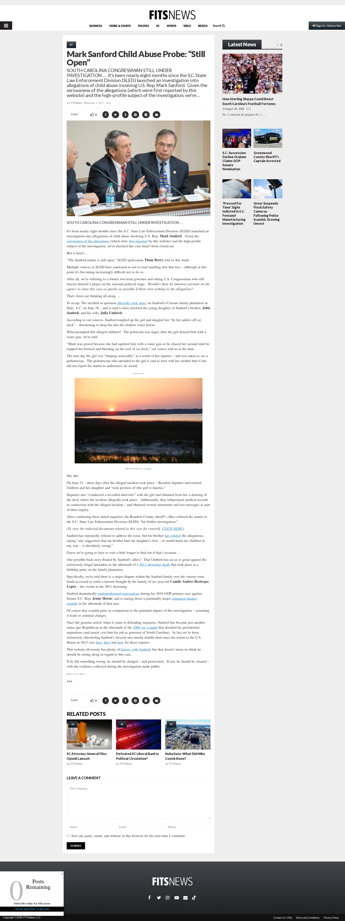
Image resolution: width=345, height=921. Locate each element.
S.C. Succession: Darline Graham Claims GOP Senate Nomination (234, 161)
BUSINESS (95, 26)
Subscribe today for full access (32, 903)
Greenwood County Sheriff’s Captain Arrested (267, 157)
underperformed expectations (119, 593)
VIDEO (187, 26)
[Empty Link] (277, 44)
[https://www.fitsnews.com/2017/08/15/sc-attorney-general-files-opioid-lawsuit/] (89, 734)
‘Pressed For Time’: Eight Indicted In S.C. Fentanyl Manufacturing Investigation (234, 213)
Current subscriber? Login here (32, 909)
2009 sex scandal (145, 627)
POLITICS (143, 26)
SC (158, 26)
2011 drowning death (154, 564)
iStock (148, 468)
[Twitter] (161, 897)
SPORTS (171, 26)
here (99, 642)
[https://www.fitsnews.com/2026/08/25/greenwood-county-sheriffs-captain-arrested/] (268, 138)
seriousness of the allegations (88, 240)
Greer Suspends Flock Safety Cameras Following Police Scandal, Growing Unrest (267, 213)
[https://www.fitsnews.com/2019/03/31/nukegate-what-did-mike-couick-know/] (187, 734)
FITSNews (76, 102)
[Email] (187, 897)
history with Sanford (135, 649)
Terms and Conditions (308, 917)
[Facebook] (152, 897)
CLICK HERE (172, 528)
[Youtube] (178, 897)
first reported (138, 240)
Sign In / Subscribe (328, 25)
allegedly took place (131, 302)
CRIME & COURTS (120, 26)
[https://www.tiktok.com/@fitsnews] (194, 897)
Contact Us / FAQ (283, 917)
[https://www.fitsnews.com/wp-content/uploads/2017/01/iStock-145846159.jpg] (138, 420)
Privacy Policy (331, 917)
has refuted (173, 535)
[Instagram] (170, 897)
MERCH (202, 26)
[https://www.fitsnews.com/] (172, 15)
